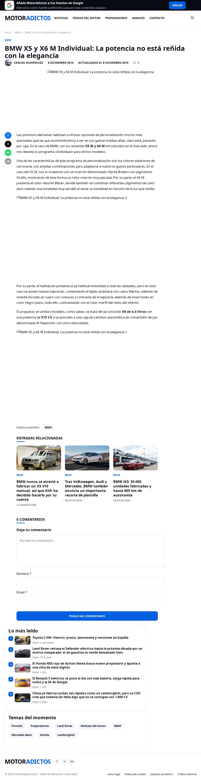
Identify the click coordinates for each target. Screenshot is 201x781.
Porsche (17, 726)
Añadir (177, 5)
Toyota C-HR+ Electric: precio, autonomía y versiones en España (80, 638)
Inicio (8, 32)
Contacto (156, 18)
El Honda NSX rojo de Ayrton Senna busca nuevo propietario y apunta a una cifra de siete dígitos (86, 665)
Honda (44, 735)
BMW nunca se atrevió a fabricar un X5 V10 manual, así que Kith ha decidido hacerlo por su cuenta (37, 490)
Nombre (23, 573)
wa (8, 152)
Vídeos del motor (86, 18)
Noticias (61, 18)
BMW (18, 32)
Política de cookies (135, 774)
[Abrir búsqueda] (192, 18)
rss (72, 761)
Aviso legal (114, 774)
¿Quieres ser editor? (161, 774)
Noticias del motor (93, 726)
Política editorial (187, 774)
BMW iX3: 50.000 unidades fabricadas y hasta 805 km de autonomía (132, 488)
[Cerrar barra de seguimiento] (192, 5)
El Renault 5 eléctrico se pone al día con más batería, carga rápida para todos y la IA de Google (85, 680)
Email (21, 592)
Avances (138, 18)
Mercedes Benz (22, 735)
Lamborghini (66, 735)
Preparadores (116, 18)
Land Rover (64, 726)
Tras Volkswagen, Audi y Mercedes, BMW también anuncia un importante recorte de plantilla (86, 488)
